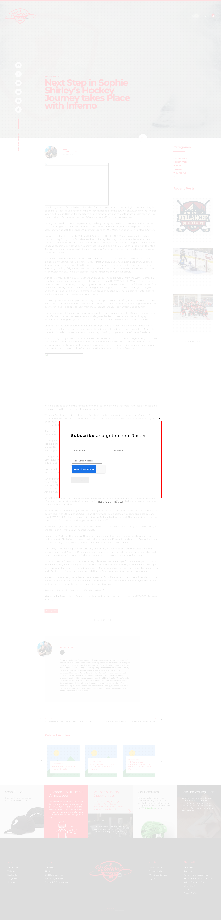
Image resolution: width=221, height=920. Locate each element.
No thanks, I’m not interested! (110, 502)
